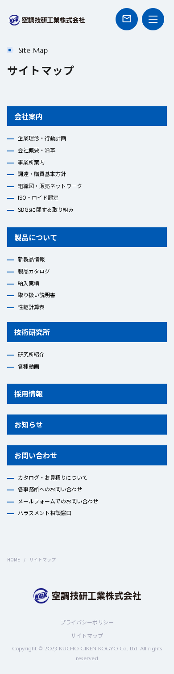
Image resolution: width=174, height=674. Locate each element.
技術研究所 (32, 332)
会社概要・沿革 (36, 150)
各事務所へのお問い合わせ (50, 489)
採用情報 (28, 393)
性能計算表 (31, 306)
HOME (13, 559)
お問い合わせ (35, 455)
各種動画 (28, 366)
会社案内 (28, 116)
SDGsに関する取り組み (46, 209)
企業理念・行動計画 (42, 138)
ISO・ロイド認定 (38, 197)
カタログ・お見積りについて (52, 477)
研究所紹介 (31, 354)
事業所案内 (31, 162)
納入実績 (28, 283)
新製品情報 (31, 259)
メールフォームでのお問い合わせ (58, 501)
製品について (35, 237)
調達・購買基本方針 (42, 173)
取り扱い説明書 (36, 294)
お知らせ (28, 424)
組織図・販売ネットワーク (50, 185)
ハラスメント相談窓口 (44, 512)
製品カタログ (34, 271)
